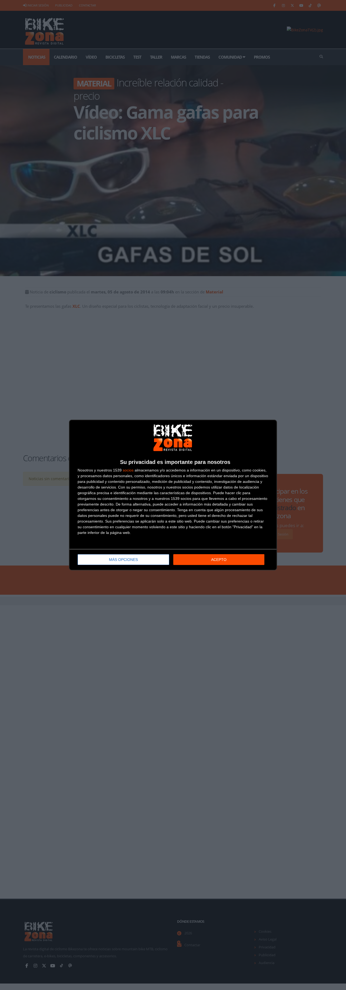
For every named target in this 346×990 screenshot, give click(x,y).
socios (128, 470)
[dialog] (173, 495)
